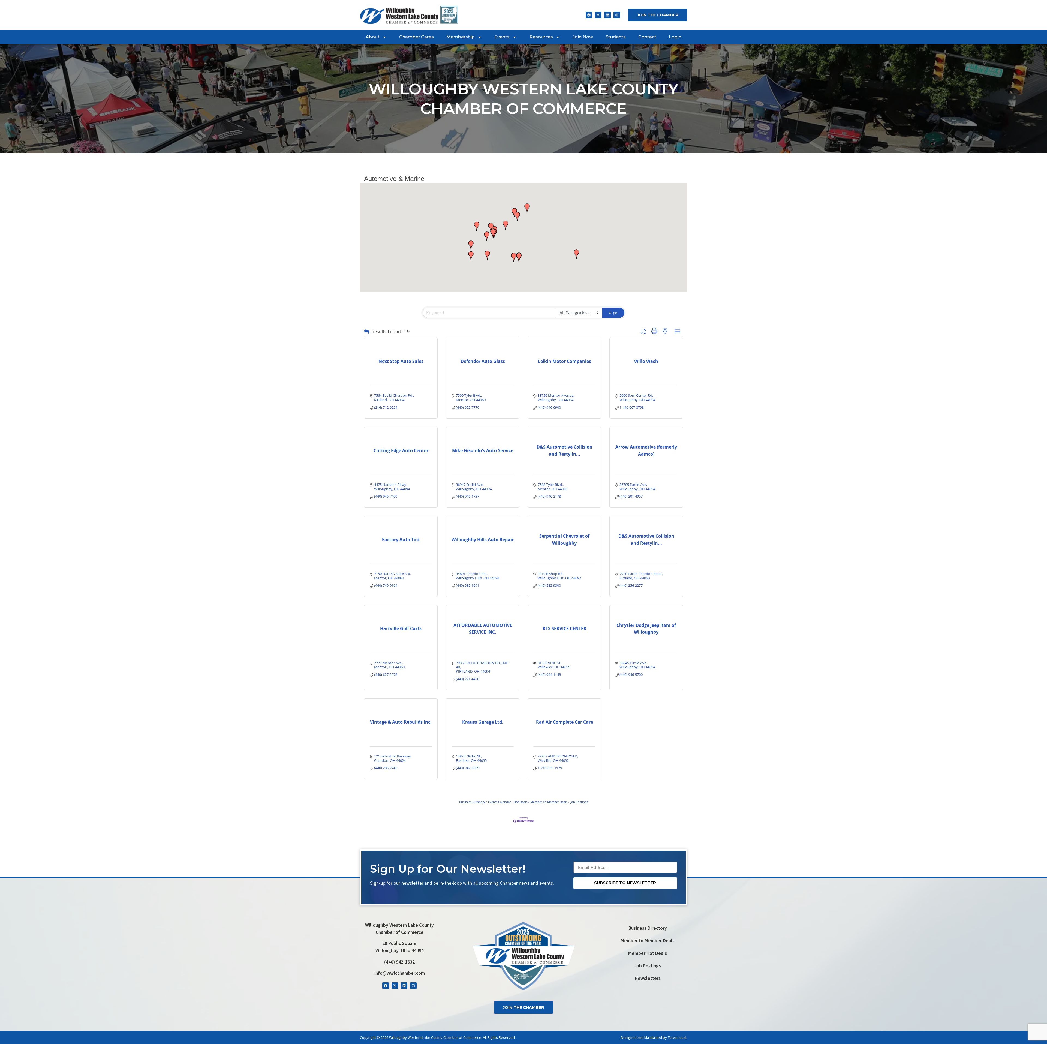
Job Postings (579, 802)
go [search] (615, 312)
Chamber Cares (416, 37)
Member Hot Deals (647, 953)
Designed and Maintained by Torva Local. (654, 1037)
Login (675, 37)
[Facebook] (589, 15)
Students (616, 37)
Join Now (583, 37)
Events (502, 37)
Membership (460, 37)
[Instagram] (616, 15)
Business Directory (472, 802)
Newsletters (648, 978)
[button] (491, 227)
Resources (541, 37)
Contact (647, 37)
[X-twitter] (598, 15)
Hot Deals (520, 802)
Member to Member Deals (648, 941)
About (373, 37)
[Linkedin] (607, 15)
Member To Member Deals (548, 802)
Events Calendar (499, 802)
